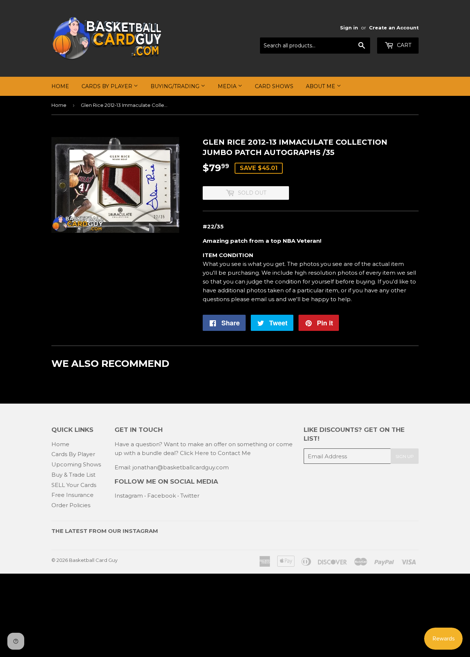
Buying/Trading (176, 86)
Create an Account (394, 27)
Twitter (189, 495)
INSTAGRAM (140, 530)
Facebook (161, 495)
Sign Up (404, 456)
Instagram (129, 495)
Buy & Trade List (73, 474)
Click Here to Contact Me (215, 453)
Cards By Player (108, 86)
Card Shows (274, 86)
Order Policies (70, 505)
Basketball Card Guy (93, 560)
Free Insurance (72, 494)
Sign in (349, 27)
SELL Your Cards (73, 484)
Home (60, 86)
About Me (321, 86)
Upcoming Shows (76, 464)
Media (228, 86)
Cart (403, 45)
